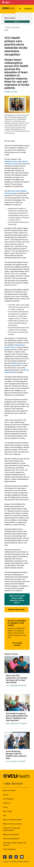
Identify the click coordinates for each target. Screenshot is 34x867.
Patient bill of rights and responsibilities (11, 829)
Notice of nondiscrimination (12, 820)
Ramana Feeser (17, 363)
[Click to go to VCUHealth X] (10, 857)
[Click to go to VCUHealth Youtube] (22, 857)
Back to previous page (11, 28)
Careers (5, 795)
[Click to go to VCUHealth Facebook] (5, 857)
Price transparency (9, 849)
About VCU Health (9, 790)
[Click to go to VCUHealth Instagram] (16, 857)
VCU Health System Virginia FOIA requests (14, 844)
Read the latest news (16, 609)
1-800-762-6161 (13, 783)
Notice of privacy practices (12, 824)
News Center (7, 811)
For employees (8, 799)
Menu (16, 21)
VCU (4, 815)
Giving (5, 807)
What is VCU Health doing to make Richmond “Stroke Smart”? (17, 599)
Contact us (6, 803)
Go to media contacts (17, 644)
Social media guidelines (11, 839)
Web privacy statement (11, 834)
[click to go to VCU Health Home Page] (8, 9)
